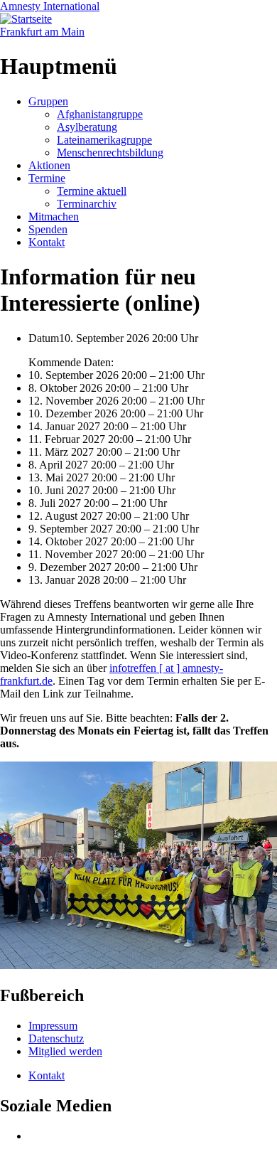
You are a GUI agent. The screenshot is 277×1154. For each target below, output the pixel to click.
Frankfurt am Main (42, 32)
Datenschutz (56, 1038)
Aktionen (49, 165)
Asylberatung (87, 127)
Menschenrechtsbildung (110, 152)
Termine (46, 178)
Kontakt (46, 242)
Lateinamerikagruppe (104, 140)
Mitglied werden (65, 1051)
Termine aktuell (91, 191)
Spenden (47, 229)
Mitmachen (53, 216)
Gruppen (48, 101)
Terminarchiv (86, 204)
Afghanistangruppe (100, 114)
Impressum (52, 1026)
